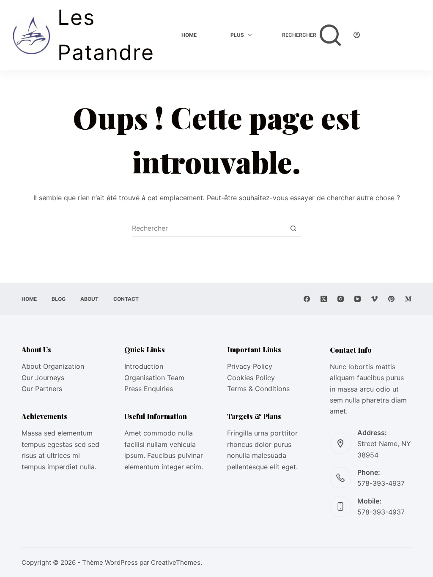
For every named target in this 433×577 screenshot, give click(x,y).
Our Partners (42, 388)
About (89, 299)
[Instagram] (340, 299)
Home (189, 35)
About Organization (53, 366)
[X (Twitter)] (324, 299)
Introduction (143, 366)
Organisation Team (154, 377)
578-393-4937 (381, 483)
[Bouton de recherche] (293, 228)
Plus (237, 35)
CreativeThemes (175, 562)
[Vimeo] (374, 299)
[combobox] (208, 228)
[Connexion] (357, 35)
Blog (59, 299)
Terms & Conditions (258, 388)
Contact (126, 299)
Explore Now (396, 34)
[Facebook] (307, 299)
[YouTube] (357, 299)
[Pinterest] (391, 299)
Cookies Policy (251, 377)
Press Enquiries (148, 388)
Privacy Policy (249, 366)
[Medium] (408, 299)
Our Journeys (43, 377)
